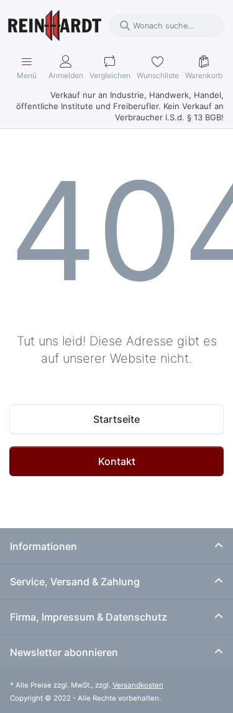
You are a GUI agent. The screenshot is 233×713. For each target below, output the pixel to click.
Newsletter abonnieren (64, 652)
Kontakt (116, 461)
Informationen (43, 546)
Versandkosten (137, 685)
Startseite (116, 419)
